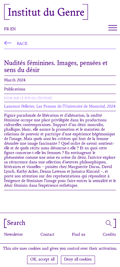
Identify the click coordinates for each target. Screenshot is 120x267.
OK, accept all (42, 260)
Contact (47, 235)
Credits (109, 235)
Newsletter (13, 235)
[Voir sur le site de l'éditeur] (28, 98)
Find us (78, 235)
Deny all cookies (78, 260)
